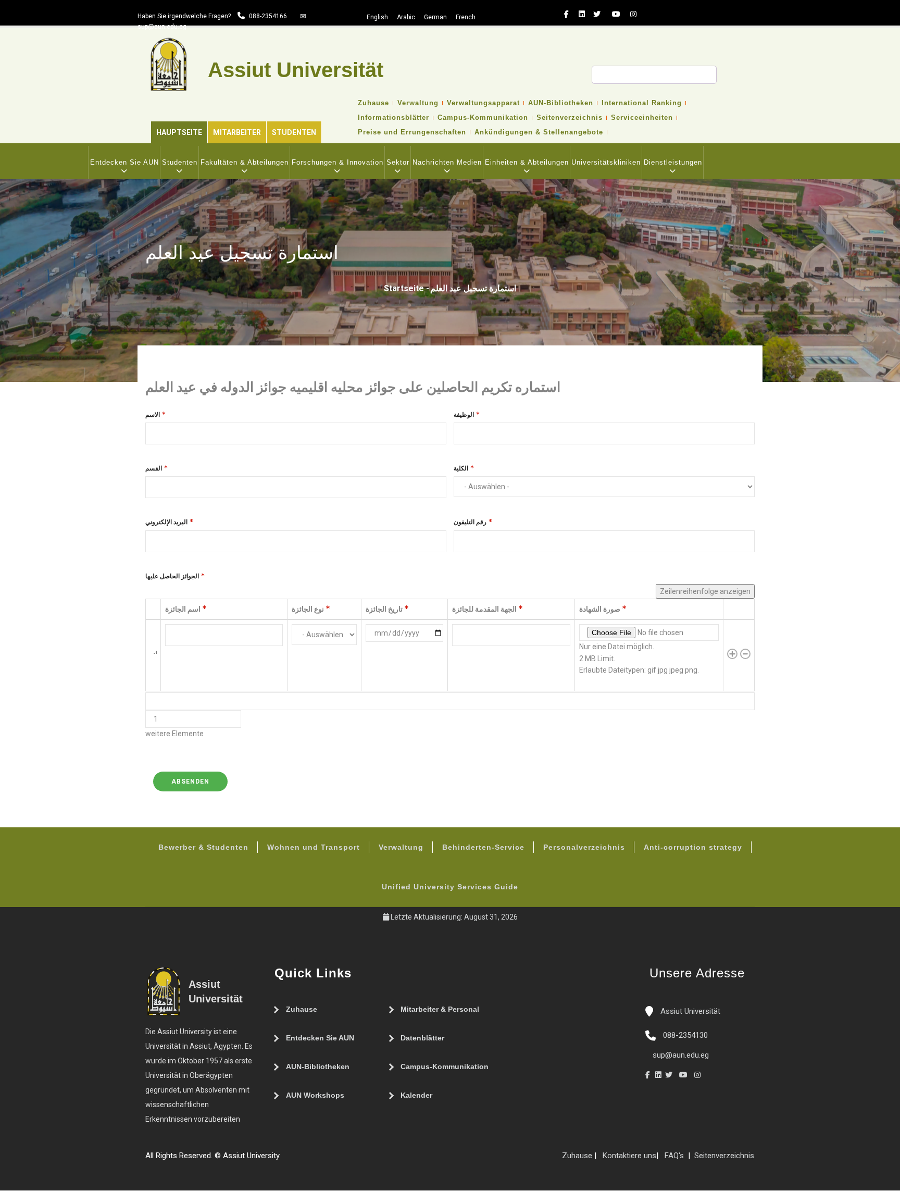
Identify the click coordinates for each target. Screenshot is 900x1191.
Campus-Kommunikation (483, 117)
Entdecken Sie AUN (124, 162)
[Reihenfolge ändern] (153, 655)
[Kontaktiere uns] (306, 1160)
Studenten (294, 132)
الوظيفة (464, 414)
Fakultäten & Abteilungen (245, 162)
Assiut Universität (689, 1011)
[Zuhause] (316, 1160)
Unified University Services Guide (450, 887)
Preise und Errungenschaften (412, 132)
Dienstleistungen (673, 162)
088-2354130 (685, 1035)
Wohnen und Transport (313, 847)
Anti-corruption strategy (693, 847)
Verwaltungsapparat (483, 103)
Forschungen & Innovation (337, 162)
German (435, 17)
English (377, 17)
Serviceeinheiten (642, 117)
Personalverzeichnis (584, 847)
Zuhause (373, 103)
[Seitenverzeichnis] (285, 1160)
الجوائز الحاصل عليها (172, 576)
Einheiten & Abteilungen (527, 162)
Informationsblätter (393, 117)
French (466, 17)
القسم (153, 468)
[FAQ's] (295, 1160)
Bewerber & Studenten (203, 847)
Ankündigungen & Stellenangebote (538, 132)
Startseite (404, 288)
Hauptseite (179, 132)
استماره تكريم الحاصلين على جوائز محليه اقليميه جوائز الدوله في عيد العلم (352, 387)
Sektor (397, 162)
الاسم (152, 414)
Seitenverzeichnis (569, 117)
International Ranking (642, 103)
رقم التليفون (470, 522)
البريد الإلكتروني (166, 522)
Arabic (406, 17)
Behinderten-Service (483, 847)
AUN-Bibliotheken (560, 103)
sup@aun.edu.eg (162, 26)
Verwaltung (418, 103)
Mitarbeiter (237, 132)
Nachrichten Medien (447, 162)
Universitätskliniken (606, 162)
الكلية (461, 468)
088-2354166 (268, 16)
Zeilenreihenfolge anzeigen (705, 591)
